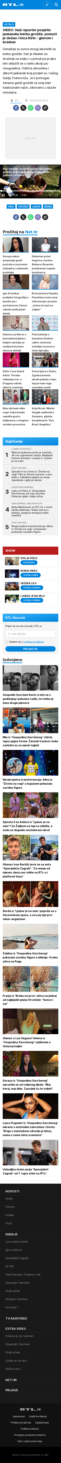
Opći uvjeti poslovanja (29, 1441)
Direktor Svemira (16, 1299)
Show (10, 550)
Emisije (9, 1215)
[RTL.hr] (13, 4)
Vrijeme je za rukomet (19, 1336)
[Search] (56, 5)
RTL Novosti (15, 618)
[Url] (45, 108)
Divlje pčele (12, 1291)
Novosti (12, 1191)
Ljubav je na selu (16, 1360)
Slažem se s (26, 641)
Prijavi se (30, 649)
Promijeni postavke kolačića (30, 1435)
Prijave (11, 1390)
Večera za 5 (13, 1368)
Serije (9, 1198)
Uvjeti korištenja (38, 1416)
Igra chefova (13, 1250)
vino (11, 206)
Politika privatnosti (21, 1422)
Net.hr (31, 231)
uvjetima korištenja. (33, 641)
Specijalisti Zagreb (16, 1258)
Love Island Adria (16, 1241)
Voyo (8, 1223)
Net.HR (11, 1380)
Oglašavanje (42, 1422)
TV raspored (16, 1318)
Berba (48, 206)
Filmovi (9, 1206)
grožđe (23, 206)
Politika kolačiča (30, 1428)
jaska (36, 206)
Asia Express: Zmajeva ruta (22, 1274)
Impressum (19, 1416)
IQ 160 (9, 1266)
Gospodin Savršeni (17, 1282)
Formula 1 (11, 1307)
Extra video (15, 1328)
